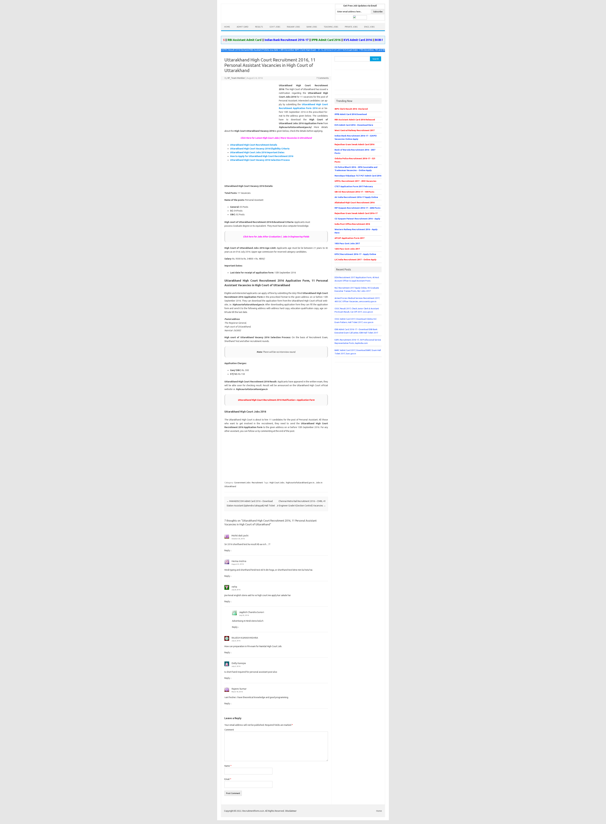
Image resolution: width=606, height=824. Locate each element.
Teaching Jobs (331, 27)
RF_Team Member (236, 78)
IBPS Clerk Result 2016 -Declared (351, 109)
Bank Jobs (312, 27)
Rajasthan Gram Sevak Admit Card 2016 (354, 144)
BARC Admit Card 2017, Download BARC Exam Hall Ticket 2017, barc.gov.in (358, 352)
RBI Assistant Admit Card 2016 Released (355, 119)
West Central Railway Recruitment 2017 (354, 130)
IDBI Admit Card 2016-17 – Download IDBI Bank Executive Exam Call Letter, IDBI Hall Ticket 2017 (356, 331)
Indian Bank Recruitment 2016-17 (259, 39)
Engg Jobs (369, 27)
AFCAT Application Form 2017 (349, 238)
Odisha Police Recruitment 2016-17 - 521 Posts (355, 160)
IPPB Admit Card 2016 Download (351, 114)
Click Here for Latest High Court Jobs (260, 138)
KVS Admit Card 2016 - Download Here (354, 125)
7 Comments (322, 78)
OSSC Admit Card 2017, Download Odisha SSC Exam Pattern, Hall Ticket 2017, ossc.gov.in (356, 320)
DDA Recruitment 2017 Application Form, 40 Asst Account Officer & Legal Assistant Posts (357, 279)
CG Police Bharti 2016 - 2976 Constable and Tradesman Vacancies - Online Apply (356, 169)
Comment (229, 729)
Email (227, 779)
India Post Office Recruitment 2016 (352, 224)
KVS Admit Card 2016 (330, 39)
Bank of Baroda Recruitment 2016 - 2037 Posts (355, 151)
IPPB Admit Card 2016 (298, 39)
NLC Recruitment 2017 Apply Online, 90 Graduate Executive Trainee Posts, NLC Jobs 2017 (357, 289)
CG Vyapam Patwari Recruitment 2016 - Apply (357, 218)
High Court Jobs (277, 482)
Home (227, 27)
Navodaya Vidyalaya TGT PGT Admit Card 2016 (358, 176)
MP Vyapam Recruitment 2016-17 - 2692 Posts (357, 208)
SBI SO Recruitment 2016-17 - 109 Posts (354, 192)
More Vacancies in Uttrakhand (296, 138)
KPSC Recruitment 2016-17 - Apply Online (355, 254)
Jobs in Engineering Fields (296, 236)
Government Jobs (242, 482)
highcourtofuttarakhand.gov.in (300, 482)
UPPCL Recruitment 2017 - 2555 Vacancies (355, 181)
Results (259, 27)
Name (228, 766)
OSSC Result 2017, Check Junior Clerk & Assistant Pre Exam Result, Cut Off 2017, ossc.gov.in (357, 310)
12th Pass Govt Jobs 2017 (347, 249)
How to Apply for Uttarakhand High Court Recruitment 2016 (261, 156)
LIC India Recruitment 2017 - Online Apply (355, 259)
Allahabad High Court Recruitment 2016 (354, 202)
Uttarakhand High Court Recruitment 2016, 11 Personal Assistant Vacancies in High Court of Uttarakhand (269, 65)
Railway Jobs (293, 27)
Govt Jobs (275, 27)
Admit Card (242, 27)
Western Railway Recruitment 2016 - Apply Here (356, 231)
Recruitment (257, 482)
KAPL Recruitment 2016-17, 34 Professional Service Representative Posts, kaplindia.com (358, 341)
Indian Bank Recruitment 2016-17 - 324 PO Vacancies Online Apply (356, 137)
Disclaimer (291, 811)
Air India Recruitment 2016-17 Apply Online (356, 197)
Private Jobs (351, 27)
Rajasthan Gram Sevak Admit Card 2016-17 (356, 213)
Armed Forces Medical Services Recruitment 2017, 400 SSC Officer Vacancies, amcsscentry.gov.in (357, 299)
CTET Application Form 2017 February (354, 186)
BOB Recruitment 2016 (362, 39)
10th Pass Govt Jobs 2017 (347, 243)
